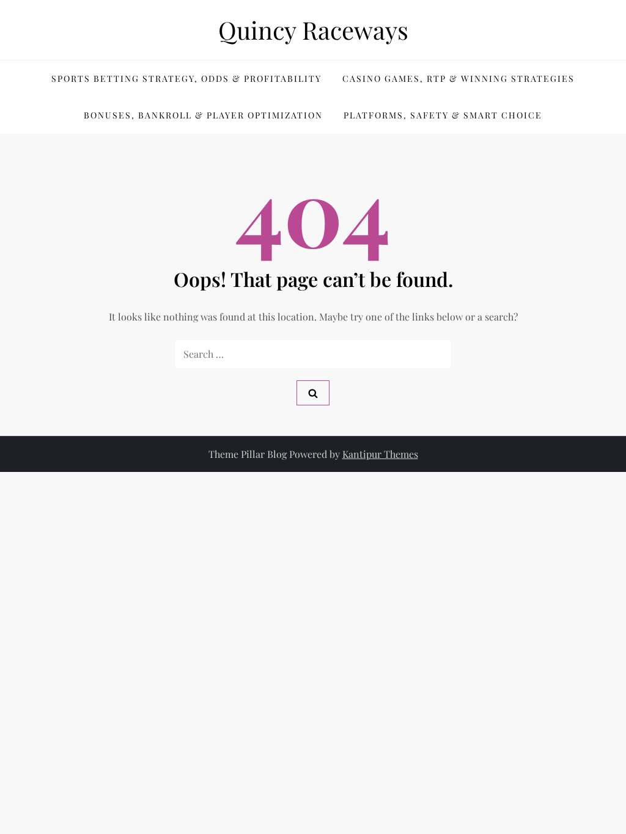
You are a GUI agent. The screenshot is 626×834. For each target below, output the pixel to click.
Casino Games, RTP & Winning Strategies (458, 78)
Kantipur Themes (380, 454)
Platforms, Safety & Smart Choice (443, 115)
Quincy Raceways (313, 29)
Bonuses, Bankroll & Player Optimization (203, 115)
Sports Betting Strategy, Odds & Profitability (186, 78)
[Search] (313, 392)
